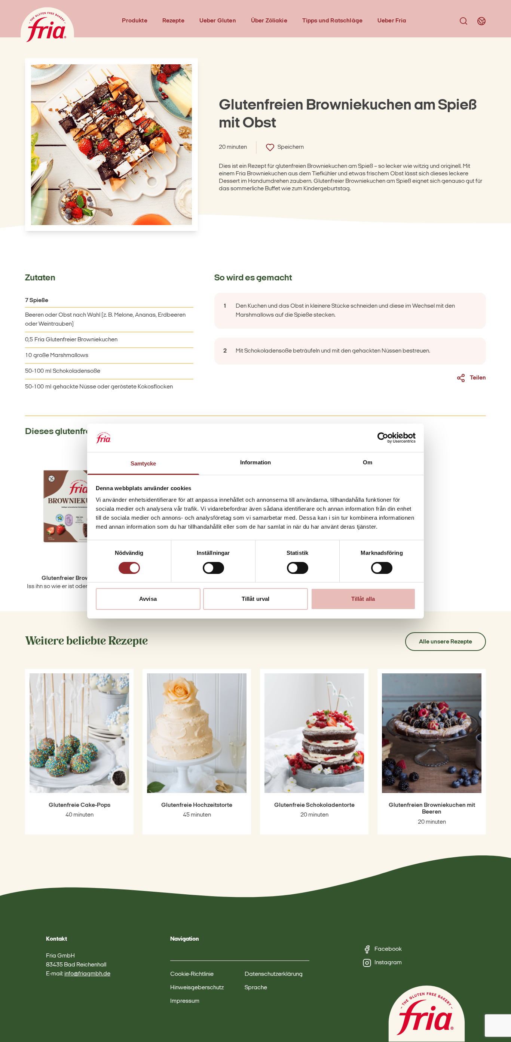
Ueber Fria (392, 21)
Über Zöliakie (269, 21)
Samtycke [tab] (143, 463)
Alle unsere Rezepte (445, 642)
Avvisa (148, 599)
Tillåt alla (363, 599)
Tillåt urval (255, 599)
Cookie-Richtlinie (192, 974)
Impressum (184, 1001)
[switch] (213, 568)
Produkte (134, 21)
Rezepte (173, 21)
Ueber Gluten (217, 21)
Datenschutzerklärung (274, 974)
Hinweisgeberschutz (197, 988)
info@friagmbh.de (87, 974)
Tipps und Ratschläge (332, 21)
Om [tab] (367, 462)
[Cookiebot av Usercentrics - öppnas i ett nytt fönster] (383, 437)
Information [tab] (255, 462)
